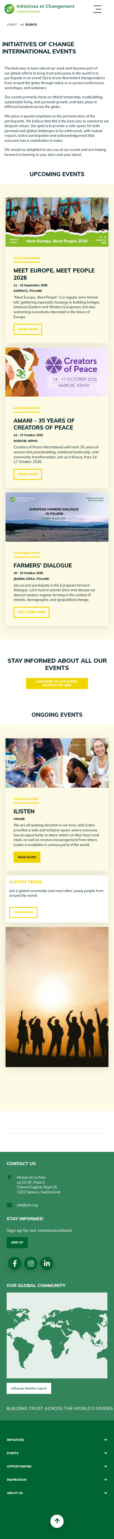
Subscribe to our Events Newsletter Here (57, 683)
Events (13, 1453)
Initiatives (15, 1440)
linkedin (47, 1263)
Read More (27, 857)
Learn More (28, 329)
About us (67, 19)
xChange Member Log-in (29, 1388)
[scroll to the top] (57, 1521)
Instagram (31, 1263)
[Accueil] (39, 9)
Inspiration (69, 14)
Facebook (14, 1263)
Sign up (17, 1242)
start (12, 25)
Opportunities (19, 1466)
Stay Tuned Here (31, 612)
